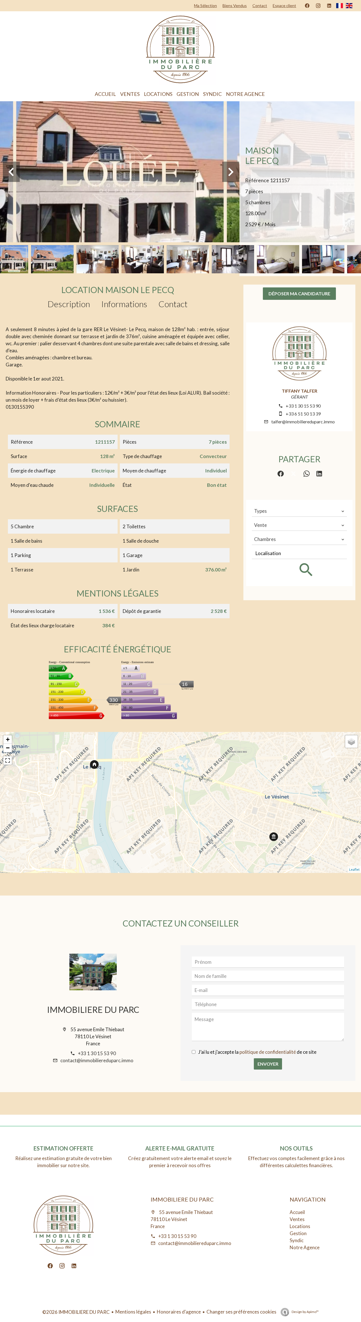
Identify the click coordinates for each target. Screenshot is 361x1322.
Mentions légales (133, 1312)
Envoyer (267, 1063)
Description (69, 304)
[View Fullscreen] (7, 760)
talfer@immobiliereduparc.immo (303, 421)
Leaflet (354, 869)
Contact (173, 304)
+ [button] (8, 739)
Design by (305, 1312)
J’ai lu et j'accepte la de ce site (257, 1052)
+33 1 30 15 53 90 (303, 405)
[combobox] (299, 511)
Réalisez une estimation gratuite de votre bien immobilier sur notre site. (63, 1161)
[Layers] (351, 741)
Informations (124, 304)
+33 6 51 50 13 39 (303, 413)
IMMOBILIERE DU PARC (93, 1009)
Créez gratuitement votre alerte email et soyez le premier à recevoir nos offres (180, 1161)
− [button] (8, 747)
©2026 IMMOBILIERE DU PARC (76, 1312)
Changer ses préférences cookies (241, 1312)
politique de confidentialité (267, 1052)
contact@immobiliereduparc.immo (96, 1060)
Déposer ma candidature (299, 293)
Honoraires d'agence (179, 1312)
